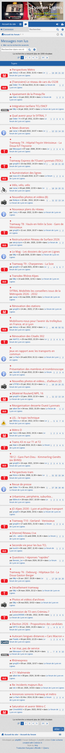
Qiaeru (46, 748)
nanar (15, 131)
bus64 (15, 548)
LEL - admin (18, 536)
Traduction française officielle (28, 748)
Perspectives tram (22, 472)
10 (63, 652)
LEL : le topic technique (25, 417)
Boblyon (16, 200)
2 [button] (25, 57)
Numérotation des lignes (26, 172)
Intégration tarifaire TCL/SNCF (29, 106)
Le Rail (16, 357)
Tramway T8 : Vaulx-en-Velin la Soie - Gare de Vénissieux (36, 225)
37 (53, 488)
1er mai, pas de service (25, 648)
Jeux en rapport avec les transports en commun (32, 352)
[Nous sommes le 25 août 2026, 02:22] (58, 34)
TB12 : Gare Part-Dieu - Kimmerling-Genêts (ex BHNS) (35, 458)
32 (56, 475)
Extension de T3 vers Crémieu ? (30, 611)
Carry (15, 212)
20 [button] (43, 57)
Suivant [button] (47, 57)
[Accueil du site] (32, 11)
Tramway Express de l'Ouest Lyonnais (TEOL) (36, 160)
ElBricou (16, 421)
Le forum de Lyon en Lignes (52, 109)
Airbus (15, 73)
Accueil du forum (12, 34)
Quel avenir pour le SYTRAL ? (29, 115)
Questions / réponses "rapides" (30, 557)
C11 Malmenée (21, 672)
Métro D (17, 430)
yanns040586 (18, 615)
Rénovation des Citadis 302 (28, 336)
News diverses (20, 128)
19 (53, 73)
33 (59, 475)
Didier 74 (16, 85)
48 (53, 327)
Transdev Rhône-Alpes (25, 275)
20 (56, 73)
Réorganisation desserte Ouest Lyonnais (36, 405)
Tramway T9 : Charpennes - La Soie (33, 263)
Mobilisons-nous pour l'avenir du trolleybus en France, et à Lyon (36, 322)
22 (63, 73)
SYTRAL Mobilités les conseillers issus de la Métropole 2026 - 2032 (35, 292)
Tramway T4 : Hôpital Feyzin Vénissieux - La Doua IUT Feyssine (36, 144)
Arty (36, 745)
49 (56, 327)
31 (53, 475)
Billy (14, 109)
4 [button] (33, 57)
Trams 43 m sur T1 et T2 (26, 442)
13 (56, 131)
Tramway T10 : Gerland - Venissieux (33, 520)
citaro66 (16, 372)
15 (63, 131)
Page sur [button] (18, 57)
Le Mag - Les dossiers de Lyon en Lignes (36, 251)
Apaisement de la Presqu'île (28, 94)
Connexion (8, 29)
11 (53, 200)
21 (59, 73)
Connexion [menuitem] (58, 25)
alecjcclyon (17, 242)
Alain (15, 97)
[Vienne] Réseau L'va (24, 533)
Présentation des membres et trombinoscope (36, 369)
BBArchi (16, 500)
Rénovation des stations (26, 306)
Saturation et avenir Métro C (29, 706)
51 (63, 327)
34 (63, 475)
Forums (26, 25)
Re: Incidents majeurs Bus (27, 684)
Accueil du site (9, 24)
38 (56, 488)
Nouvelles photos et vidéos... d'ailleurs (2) (36, 381)
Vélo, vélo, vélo (21, 185)
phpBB (18, 740)
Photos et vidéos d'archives (28, 599)
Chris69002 (18, 709)
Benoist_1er (18, 560)
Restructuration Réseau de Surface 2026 (36, 239)
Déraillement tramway (25, 587)
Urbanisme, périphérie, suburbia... (32, 496)
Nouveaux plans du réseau (28, 209)
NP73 (15, 627)
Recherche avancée (62, 29)
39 (59, 488)
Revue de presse (21, 484)
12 (53, 131)
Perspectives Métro (23, 69)
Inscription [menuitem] (63, 25)
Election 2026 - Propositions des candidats (37, 624)
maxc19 (16, 176)
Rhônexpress (19, 660)
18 (53, 188)
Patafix (16, 639)
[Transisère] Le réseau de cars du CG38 (35, 81)
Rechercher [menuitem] (62, 34)
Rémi (15, 475)
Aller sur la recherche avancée (16, 45)
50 (59, 327)
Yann (15, 433)
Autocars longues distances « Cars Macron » (38, 636)
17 (53, 579)
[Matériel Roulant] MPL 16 (27, 393)
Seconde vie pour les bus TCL (29, 545)
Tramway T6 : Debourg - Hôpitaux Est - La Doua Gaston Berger (34, 574)
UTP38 (16, 384)
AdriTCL (16, 339)
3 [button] (29, 57)
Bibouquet (17, 149)
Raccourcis (21, 25)
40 (63, 488)
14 (59, 131)
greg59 (16, 164)
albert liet (16, 409)
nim (14, 688)
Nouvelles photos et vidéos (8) (30, 197)
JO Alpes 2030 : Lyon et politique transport (37, 508)
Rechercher (57, 29)
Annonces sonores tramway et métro (34, 694)
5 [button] (36, 57)
